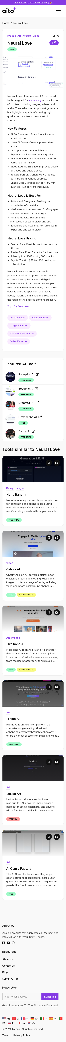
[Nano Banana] (33, 469)
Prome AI (13, 719)
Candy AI (24, 431)
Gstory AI (13, 569)
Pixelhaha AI (15, 644)
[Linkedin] (4, 942)
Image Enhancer (18, 325)
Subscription (26, 595)
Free (12, 49)
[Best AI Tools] (9, 11)
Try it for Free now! (18, 306)
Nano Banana (16, 494)
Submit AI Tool (10, 978)
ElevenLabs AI (27, 417)
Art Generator (17, 317)
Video (36, 35)
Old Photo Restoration (22, 333)
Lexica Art (13, 794)
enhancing (35, 100)
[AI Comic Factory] (33, 843)
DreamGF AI (26, 402)
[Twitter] (9, 942)
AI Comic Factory (19, 868)
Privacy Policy (21, 1035)
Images (11, 35)
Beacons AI (25, 388)
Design (10, 488)
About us (7, 959)
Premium (13, 819)
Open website (54, 42)
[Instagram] (14, 942)
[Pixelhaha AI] (33, 619)
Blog (5, 972)
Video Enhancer (18, 341)
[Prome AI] (33, 693)
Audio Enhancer (40, 317)
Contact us (8, 965)
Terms (6, 1035)
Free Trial (26, 380)
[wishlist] (54, 35)
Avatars (26, 35)
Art (19, 35)
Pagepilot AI (26, 374)
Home (5, 23)
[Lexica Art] (33, 768)
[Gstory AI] (33, 544)
